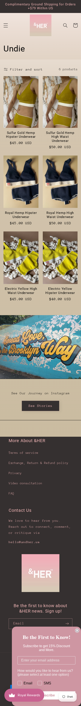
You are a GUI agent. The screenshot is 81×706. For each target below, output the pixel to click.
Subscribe (46, 695)
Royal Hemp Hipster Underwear (21, 215)
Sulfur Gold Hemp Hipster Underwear (21, 135)
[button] (6, 25)
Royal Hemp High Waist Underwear (60, 215)
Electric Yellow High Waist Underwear (21, 291)
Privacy (15, 473)
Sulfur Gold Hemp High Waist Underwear (60, 137)
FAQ (11, 493)
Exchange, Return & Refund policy (38, 463)
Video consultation (25, 483)
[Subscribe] (67, 623)
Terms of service (23, 452)
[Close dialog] (77, 630)
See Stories (40, 406)
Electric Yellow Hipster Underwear (60, 291)
